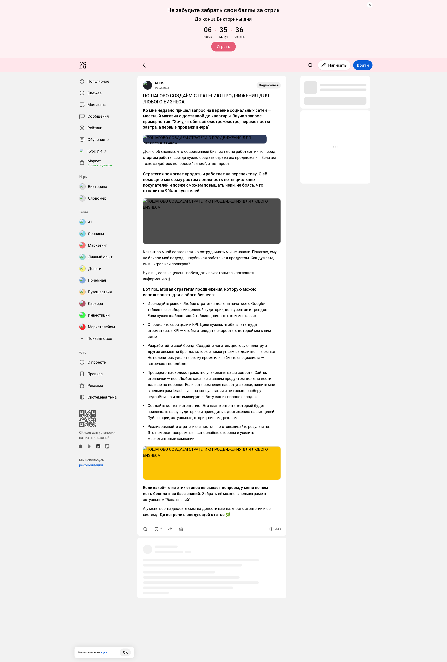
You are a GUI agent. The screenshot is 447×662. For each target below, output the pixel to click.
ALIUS (159, 83)
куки (104, 652)
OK (125, 652)
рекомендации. (91, 465)
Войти (363, 65)
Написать (337, 65)
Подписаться (268, 85)
